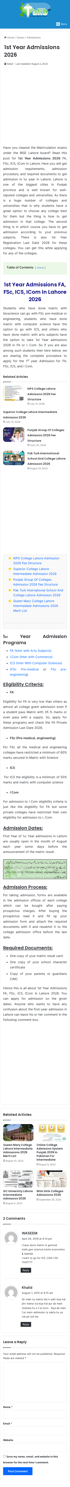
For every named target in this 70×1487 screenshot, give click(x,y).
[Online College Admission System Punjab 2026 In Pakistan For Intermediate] (52, 1132)
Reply (26, 1270)
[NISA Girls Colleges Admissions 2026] (52, 1178)
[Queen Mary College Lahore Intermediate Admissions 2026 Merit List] (18, 1132)
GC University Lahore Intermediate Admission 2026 (18, 1194)
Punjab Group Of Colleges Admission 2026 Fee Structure (45, 435)
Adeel (10, 63)
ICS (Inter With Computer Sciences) (36, 663)
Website (8, 1440)
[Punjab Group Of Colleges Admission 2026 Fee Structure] (13, 434)
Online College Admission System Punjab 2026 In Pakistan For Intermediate (50, 1152)
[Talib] (35, 10)
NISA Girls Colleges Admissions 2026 (50, 1193)
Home (10, 37)
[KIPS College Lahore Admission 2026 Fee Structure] (13, 393)
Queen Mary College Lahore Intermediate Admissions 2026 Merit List (35, 606)
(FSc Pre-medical (24, 669)
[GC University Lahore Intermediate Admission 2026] (18, 1178)
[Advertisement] (35, 108)
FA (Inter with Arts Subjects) (31, 651)
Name (7, 1407)
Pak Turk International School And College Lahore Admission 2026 (46, 458)
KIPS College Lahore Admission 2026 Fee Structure (41, 394)
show (40, 267)
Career (21, 37)
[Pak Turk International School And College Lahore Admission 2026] (13, 458)
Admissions (34, 37)
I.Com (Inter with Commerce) (31, 657)
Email (7, 1423)
